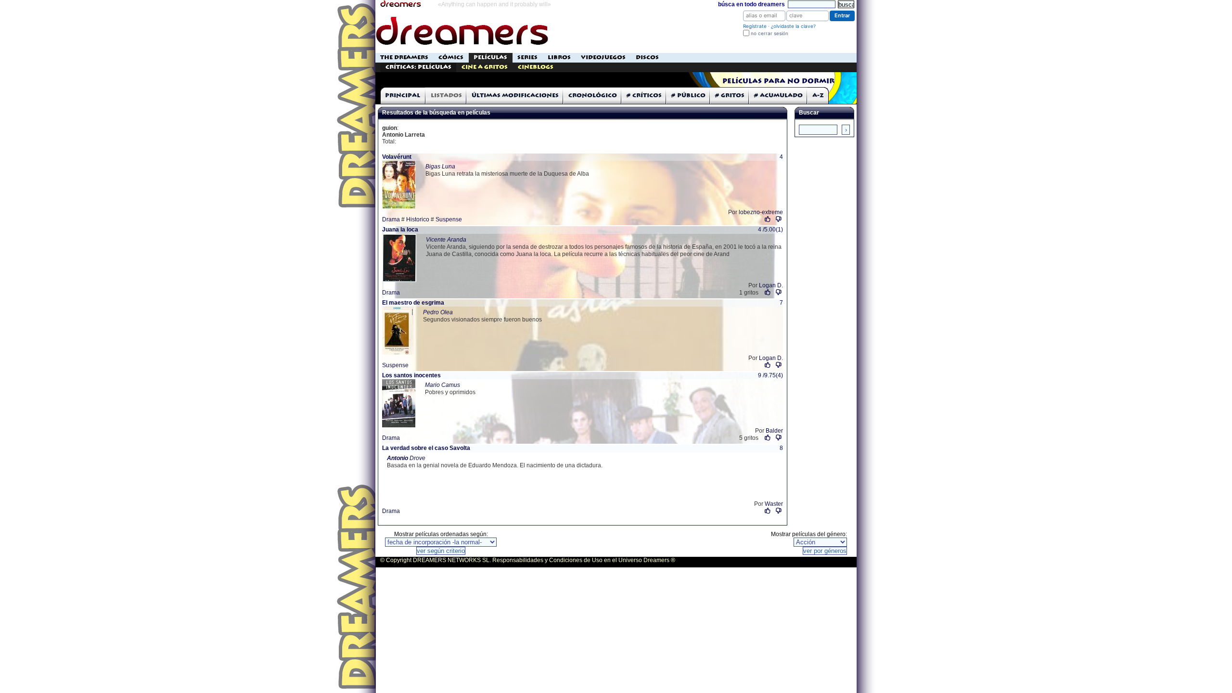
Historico (417, 219)
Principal (402, 95)
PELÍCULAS (490, 57)
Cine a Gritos (485, 67)
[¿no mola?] (778, 219)
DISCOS (647, 57)
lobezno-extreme (761, 212)
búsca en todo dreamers (751, 4)
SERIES (527, 57)
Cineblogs (535, 67)
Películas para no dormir (778, 81)
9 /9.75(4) (770, 375)
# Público (688, 95)
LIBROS (559, 57)
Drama (391, 219)
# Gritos (729, 95)
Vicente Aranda (446, 239)
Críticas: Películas (418, 67)
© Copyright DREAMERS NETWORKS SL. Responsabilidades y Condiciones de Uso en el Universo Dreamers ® (527, 560)
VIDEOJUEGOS (603, 57)
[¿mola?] (767, 219)
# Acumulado (778, 95)
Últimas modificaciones (515, 95)
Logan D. (771, 285)
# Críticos (644, 95)
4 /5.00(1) (770, 229)
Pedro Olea (438, 312)
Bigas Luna (440, 166)
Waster (774, 503)
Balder (774, 430)
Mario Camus (442, 385)
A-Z (818, 95)
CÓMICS (450, 57)
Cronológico (592, 95)
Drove (406, 458)
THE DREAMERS (404, 57)
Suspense (449, 219)
